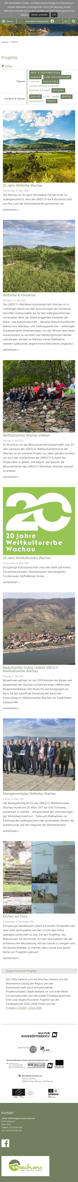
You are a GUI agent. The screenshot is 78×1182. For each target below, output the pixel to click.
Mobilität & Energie (39, 90)
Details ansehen (39, 15)
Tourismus (34, 81)
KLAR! (47, 97)
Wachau (4, 42)
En (66, 21)
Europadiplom (36, 101)
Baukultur (35, 77)
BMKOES (66, 97)
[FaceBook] (5, 1144)
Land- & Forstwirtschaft (57, 77)
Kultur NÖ (35, 97)
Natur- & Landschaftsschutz (45, 73)
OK (54, 15)
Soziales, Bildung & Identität (44, 86)
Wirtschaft (58, 90)
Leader (55, 97)
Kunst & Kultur (50, 81)
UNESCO (51, 101)
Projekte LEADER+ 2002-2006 (24, 1008)
